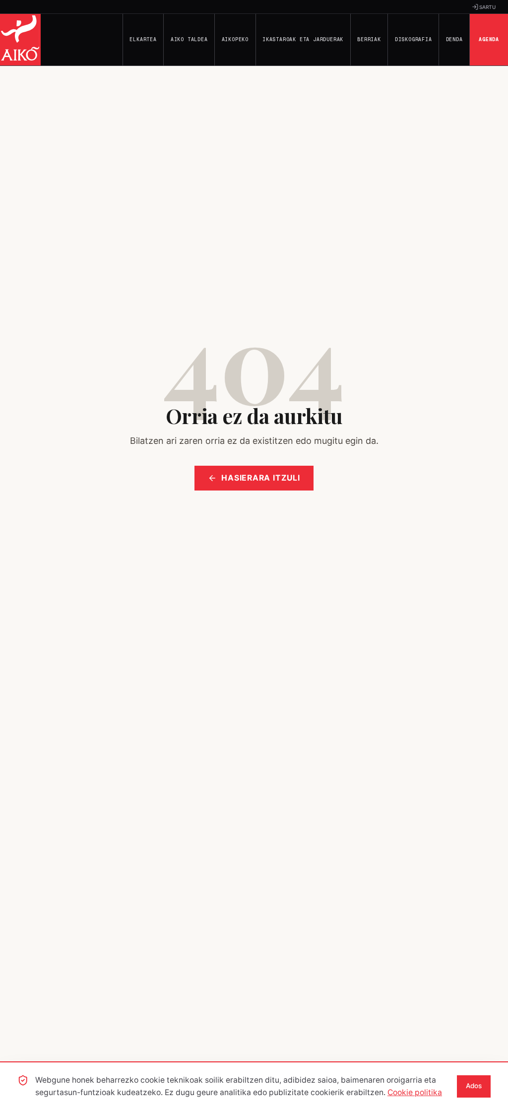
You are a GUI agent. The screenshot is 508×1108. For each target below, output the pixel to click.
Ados (474, 1086)
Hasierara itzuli (260, 478)
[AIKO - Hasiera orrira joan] (20, 39)
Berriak (369, 39)
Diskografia (413, 39)
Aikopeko (235, 39)
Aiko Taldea (189, 39)
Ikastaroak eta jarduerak (302, 39)
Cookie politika (414, 1092)
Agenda (489, 39)
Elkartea (142, 39)
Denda (454, 39)
